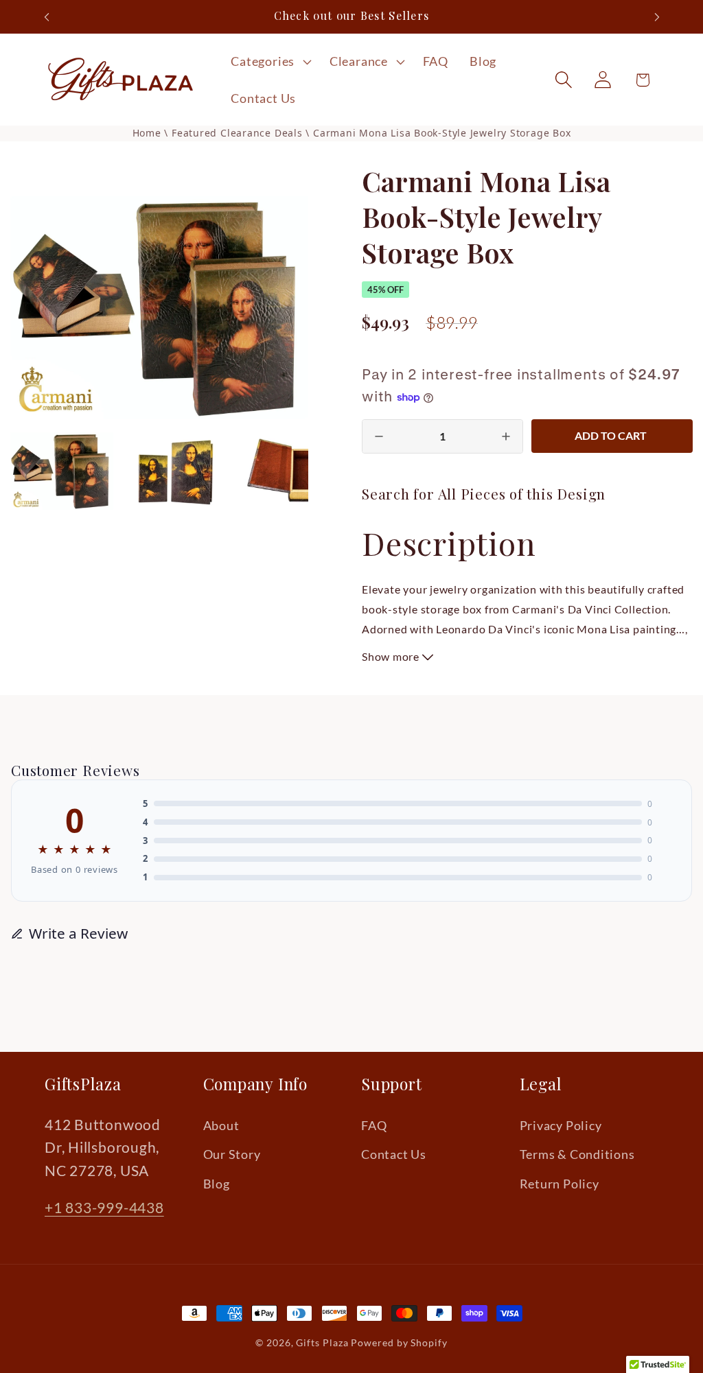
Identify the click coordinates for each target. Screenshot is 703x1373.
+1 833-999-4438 (104, 1207)
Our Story (232, 1154)
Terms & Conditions (577, 1154)
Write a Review (78, 933)
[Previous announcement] (47, 17)
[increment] (505, 436)
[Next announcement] (657, 17)
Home (146, 132)
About (221, 1125)
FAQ (374, 1125)
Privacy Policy (561, 1125)
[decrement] (378, 436)
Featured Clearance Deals (239, 132)
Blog (216, 1183)
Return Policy (559, 1183)
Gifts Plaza (322, 1342)
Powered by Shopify (399, 1342)
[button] (269, 61)
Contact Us (393, 1154)
